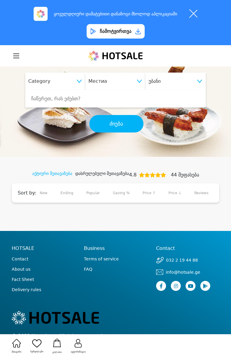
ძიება (116, 123)
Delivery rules (26, 289)
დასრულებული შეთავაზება (102, 173)
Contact (20, 259)
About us (21, 269)
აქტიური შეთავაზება (52, 173)
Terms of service (101, 259)
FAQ (88, 269)
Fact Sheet (23, 279)
